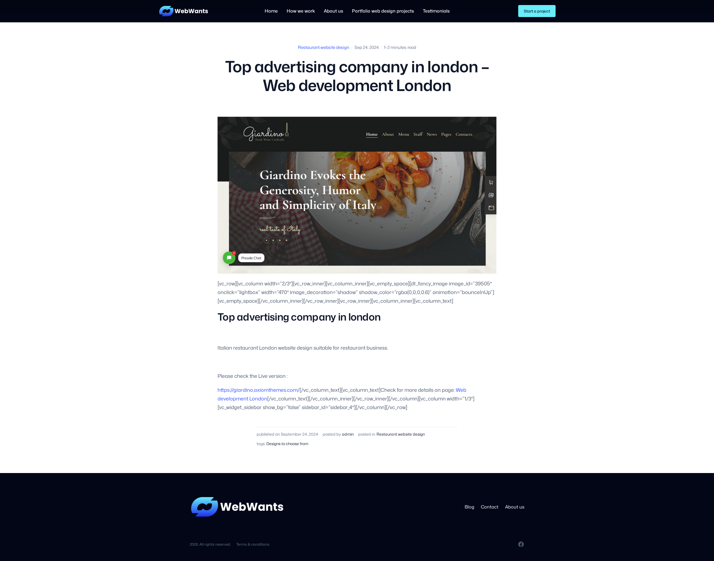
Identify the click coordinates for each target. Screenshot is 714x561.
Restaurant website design (323, 47)
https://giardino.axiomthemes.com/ (259, 389)
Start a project (537, 11)
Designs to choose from (287, 443)
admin (348, 434)
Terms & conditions (252, 544)
